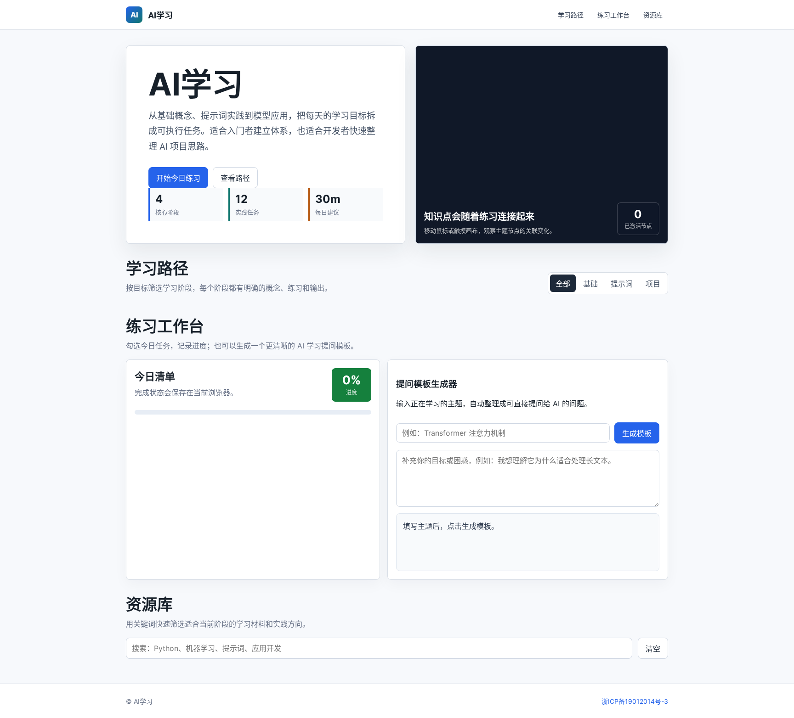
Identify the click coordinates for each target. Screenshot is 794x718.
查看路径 (235, 178)
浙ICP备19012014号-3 (634, 701)
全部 (563, 283)
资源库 (653, 15)
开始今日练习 (178, 178)
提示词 (622, 283)
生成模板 (637, 433)
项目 (653, 283)
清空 (653, 648)
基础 (590, 283)
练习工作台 (613, 15)
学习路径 (571, 15)
